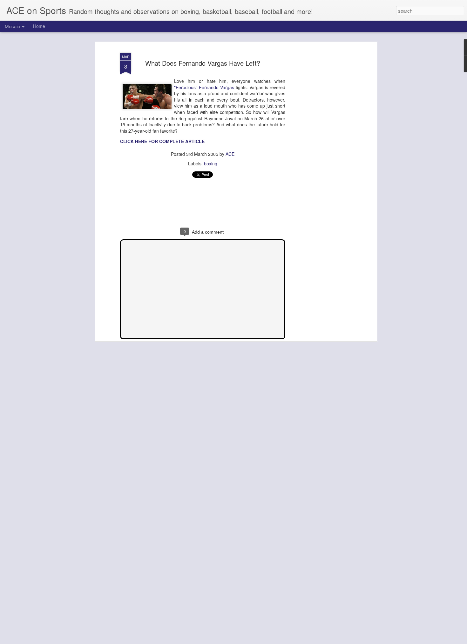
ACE (230, 154)
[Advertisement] (320, 149)
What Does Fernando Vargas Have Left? (202, 63)
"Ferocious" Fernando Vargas (204, 87)
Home (39, 26)
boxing (210, 163)
